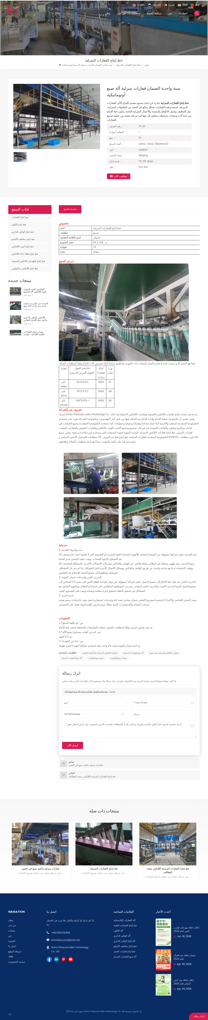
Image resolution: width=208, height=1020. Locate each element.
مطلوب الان (120, 176)
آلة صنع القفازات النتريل (125, 957)
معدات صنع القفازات (118, 658)
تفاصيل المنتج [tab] (70, 209)
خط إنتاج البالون (19, 224)
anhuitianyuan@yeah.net (65, 940)
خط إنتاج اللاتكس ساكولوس (25, 268)
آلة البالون (118, 931)
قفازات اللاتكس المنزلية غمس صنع (164, 653)
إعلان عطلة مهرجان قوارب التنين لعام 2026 (186, 929)
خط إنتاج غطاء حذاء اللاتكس (25, 254)
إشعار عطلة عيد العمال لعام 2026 (184, 957)
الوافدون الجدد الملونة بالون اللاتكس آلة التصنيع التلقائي (35, 290)
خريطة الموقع (14, 951)
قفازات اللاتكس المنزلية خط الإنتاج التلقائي (99, 653)
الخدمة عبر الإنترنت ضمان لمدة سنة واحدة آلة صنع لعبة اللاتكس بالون (36, 304)
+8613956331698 (60, 933)
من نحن (121, 13)
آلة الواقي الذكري (122, 936)
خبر (170, 13)
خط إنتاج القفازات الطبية (125, 925)
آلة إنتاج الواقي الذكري (124, 941)
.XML (10, 957)
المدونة (11, 941)
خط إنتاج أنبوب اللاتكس (23, 246)
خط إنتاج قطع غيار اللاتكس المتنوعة (28, 261)
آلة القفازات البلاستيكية (124, 920)
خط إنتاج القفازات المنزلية (40, 869)
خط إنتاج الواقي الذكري (23, 232)
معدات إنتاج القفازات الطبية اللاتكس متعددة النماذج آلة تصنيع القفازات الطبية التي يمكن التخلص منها (36, 333)
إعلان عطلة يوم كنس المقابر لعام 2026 (184, 982)
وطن (107, 13)
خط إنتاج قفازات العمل (125, 951)
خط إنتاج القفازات (20, 217)
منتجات (136, 13)
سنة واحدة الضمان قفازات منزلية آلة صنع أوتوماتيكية (86, 691)
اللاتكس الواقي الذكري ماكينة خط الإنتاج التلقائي (35, 318)
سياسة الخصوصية (16, 962)
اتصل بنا (183, 13)
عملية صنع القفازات (96, 658)
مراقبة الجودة (154, 13)
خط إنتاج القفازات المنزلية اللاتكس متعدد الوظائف (104, 870)
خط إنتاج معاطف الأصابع (23, 239)
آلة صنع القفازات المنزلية (133, 653)
